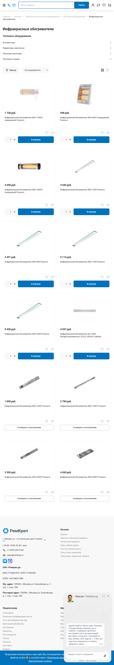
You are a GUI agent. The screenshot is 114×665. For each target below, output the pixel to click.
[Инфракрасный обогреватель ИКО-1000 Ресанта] (84, 166)
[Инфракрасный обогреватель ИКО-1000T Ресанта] (29, 382)
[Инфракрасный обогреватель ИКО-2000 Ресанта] (29, 310)
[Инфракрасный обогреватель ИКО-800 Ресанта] (29, 238)
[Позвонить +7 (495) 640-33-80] (9, 5)
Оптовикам (8, 627)
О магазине (8, 613)
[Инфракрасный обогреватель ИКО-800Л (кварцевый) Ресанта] (84, 94)
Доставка (7, 645)
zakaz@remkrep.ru (15, 555)
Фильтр (12, 70)
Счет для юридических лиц (15, 620)
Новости (7, 642)
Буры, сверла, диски (69, 545)
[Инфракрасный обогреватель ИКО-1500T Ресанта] (84, 382)
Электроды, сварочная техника (74, 556)
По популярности (32, 70)
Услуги (6, 638)
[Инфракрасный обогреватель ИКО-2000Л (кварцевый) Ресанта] (29, 166)
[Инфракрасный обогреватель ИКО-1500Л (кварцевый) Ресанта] (29, 94)
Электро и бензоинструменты (74, 538)
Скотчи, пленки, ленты (70, 549)
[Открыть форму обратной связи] (14, 5)
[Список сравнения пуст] (98, 5)
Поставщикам (9, 635)
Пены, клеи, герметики (70, 552)
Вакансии (7, 631)
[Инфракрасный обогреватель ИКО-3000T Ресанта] (84, 453)
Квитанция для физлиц (13, 624)
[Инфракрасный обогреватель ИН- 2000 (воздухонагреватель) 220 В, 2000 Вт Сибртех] (84, 310)
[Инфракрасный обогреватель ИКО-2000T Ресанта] (29, 453)
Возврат (6, 649)
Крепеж (63, 534)
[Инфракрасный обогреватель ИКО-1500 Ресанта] (84, 238)
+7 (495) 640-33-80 (15, 550)
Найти (81, 5)
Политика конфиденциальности (17, 616)
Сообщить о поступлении (29, 427)
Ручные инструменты (70, 542)
